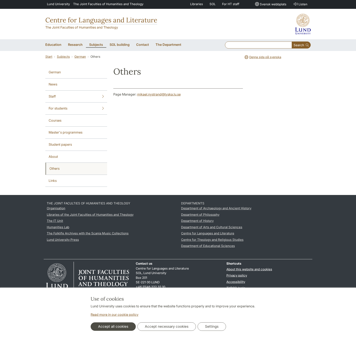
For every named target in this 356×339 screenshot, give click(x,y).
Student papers (60, 144)
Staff (52, 96)
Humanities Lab (58, 227)
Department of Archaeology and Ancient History (216, 208)
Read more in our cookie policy (114, 314)
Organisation (56, 208)
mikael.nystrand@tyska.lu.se (159, 94)
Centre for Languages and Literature (101, 20)
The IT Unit (55, 221)
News (53, 84)
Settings (212, 326)
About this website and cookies (249, 269)
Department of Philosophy (200, 215)
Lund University (58, 4)
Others (54, 168)
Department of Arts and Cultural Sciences (211, 227)
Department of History (197, 221)
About (53, 157)
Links (53, 181)
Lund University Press (63, 240)
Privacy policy (236, 275)
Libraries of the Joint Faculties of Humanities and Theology (90, 215)
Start (48, 57)
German (80, 57)
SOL (212, 4)
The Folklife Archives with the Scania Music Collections (88, 233)
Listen (303, 4)
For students (58, 108)
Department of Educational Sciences (208, 246)
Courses (55, 120)
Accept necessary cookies (167, 326)
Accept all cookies (113, 326)
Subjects (63, 57)
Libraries (196, 4)
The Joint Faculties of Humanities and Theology (108, 4)
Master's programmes (65, 132)
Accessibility (235, 282)
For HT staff (230, 4)
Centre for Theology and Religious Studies (212, 240)
